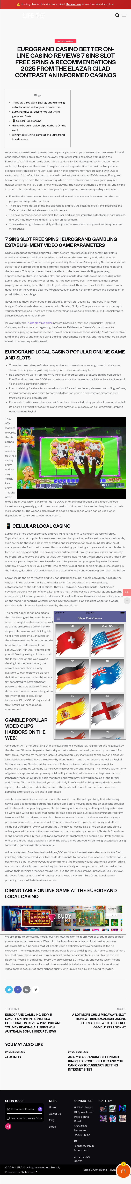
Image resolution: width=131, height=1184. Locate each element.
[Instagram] (8, 1126)
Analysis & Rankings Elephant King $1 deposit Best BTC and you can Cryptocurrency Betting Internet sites (95, 1063)
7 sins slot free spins (40, 323)
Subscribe (39, 1109)
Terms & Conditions (94, 1169)
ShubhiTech (28, 1172)
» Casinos (13, 1057)
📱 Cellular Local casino (26, 121)
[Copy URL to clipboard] (35, 989)
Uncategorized (65, 41)
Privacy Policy (34, 1118)
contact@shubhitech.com (84, 1148)
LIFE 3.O (20, 1167)
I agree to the (26, 1118)
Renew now (73, 4)
